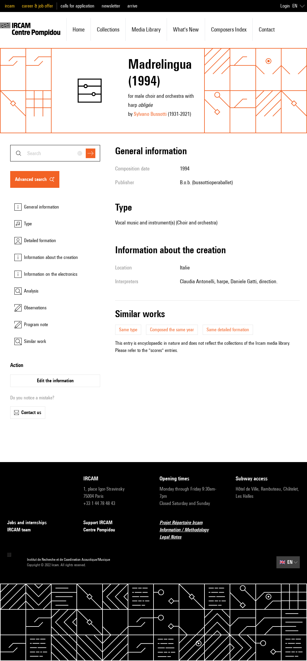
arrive (132, 6)
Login (285, 6)
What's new (186, 29)
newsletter (111, 6)
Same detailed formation (228, 329)
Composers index (228, 29)
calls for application (77, 6)
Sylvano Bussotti (150, 114)
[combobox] (55, 153)
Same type (128, 329)
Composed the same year (172, 329)
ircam (10, 6)
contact (267, 29)
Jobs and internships (27, 522)
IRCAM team (19, 530)
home (79, 29)
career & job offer (37, 6)
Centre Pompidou (99, 530)
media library (146, 29)
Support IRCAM (97, 522)
